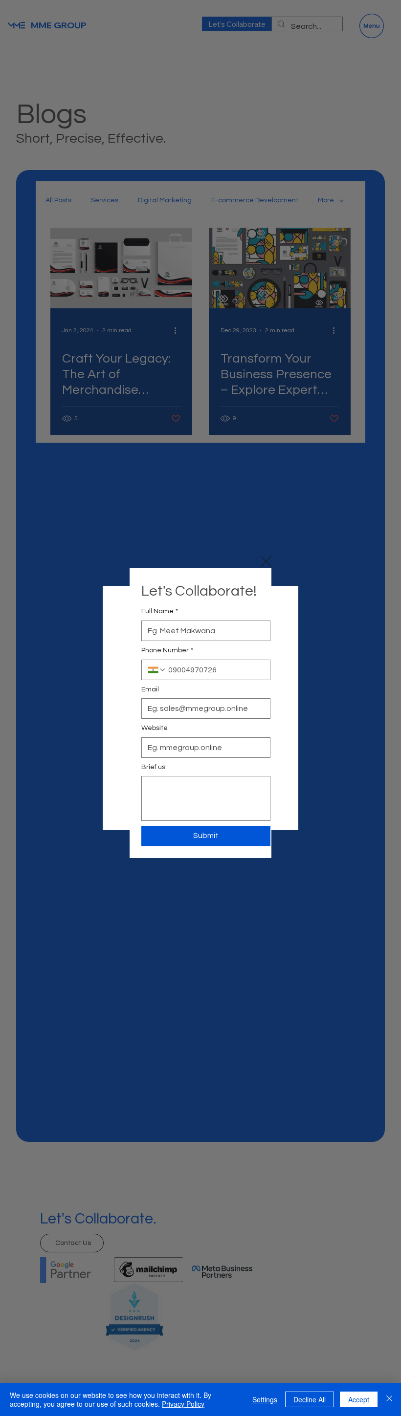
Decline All (309, 1399)
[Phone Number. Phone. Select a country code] (157, 670)
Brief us (153, 767)
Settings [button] (264, 1399)
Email (150, 689)
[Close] (389, 1399)
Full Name (159, 611)
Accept (358, 1399)
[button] (266, 562)
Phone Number (167, 650)
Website (154, 728)
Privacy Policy (183, 1404)
